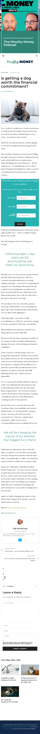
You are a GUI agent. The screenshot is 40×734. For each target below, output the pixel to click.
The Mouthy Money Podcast (19, 43)
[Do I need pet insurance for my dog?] (10, 691)
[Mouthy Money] (20, 62)
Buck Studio (7, 728)
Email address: (12, 214)
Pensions (30, 38)
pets (14, 513)
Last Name (11, 206)
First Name (11, 198)
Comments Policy (25, 726)
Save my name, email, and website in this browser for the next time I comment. (18, 643)
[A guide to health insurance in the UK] (10, 670)
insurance (8, 513)
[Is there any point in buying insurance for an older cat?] (30, 670)
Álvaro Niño (12, 508)
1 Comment (10, 586)
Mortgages (22, 38)
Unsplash (22, 508)
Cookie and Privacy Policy (10, 726)
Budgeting (7, 38)
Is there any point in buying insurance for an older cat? (29, 680)
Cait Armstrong (8, 91)
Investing (14, 38)
